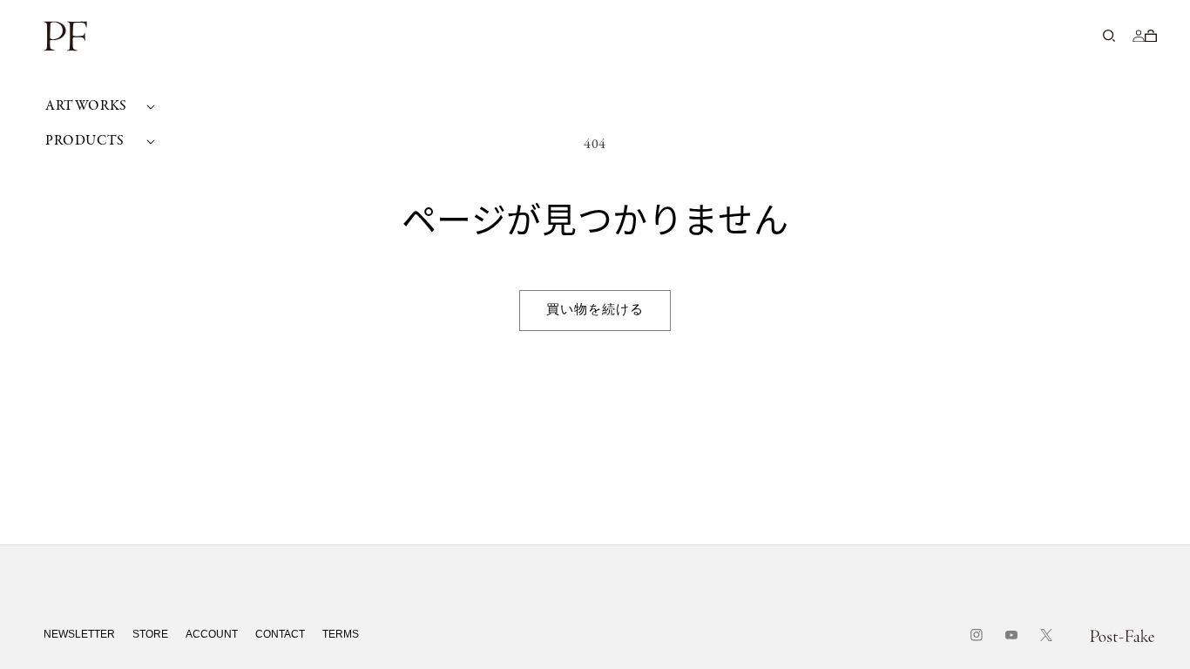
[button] (98, 106)
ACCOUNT (212, 634)
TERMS (340, 634)
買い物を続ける (595, 310)
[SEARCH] (1109, 36)
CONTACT (280, 634)
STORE (150, 634)
